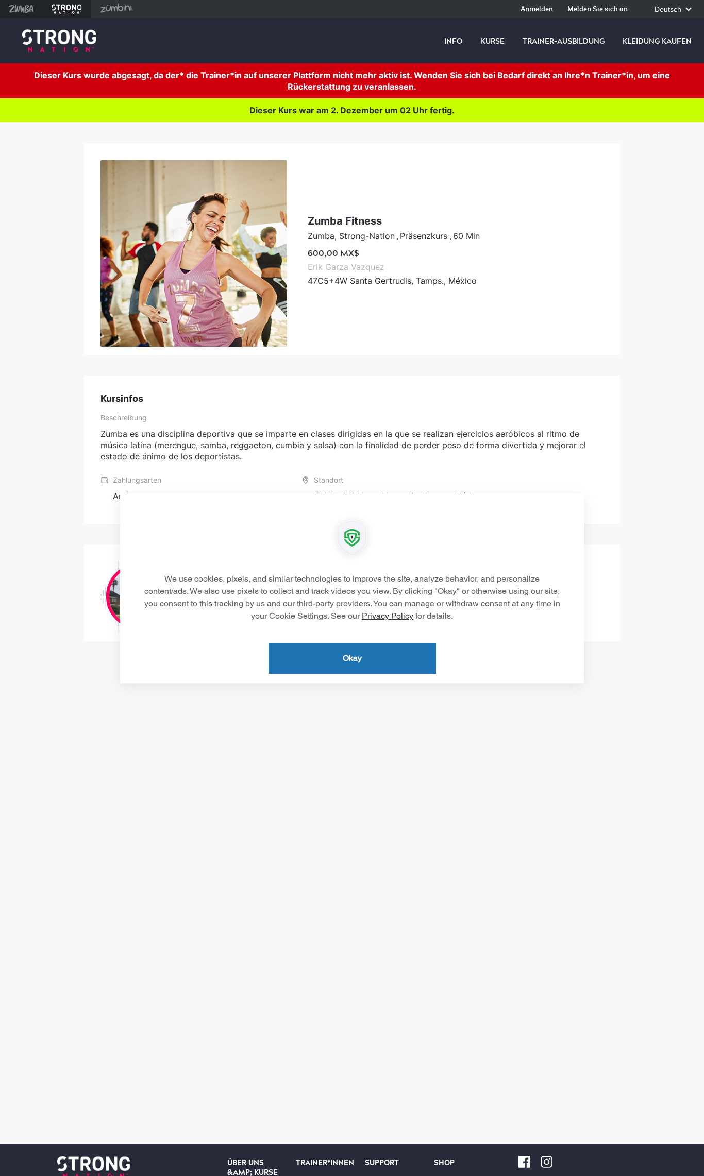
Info (453, 41)
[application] (352, 588)
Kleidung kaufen (657, 41)
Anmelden (537, 9)
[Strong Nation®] (59, 41)
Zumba (21, 9)
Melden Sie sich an (597, 9)
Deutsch (669, 9)
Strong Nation (67, 9)
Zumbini (116, 9)
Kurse (493, 41)
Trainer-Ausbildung (564, 41)
